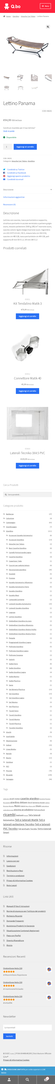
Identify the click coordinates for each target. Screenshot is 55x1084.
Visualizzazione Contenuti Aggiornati (23, 930)
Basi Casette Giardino (17, 548)
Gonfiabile (10, 736)
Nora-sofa (32, 806)
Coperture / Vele (15, 561)
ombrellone (45, 806)
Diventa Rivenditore (15, 940)
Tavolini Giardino (16, 728)
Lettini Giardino (15, 617)
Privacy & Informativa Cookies (20, 880)
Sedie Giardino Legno (17, 672)
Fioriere (12, 578)
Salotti (12, 659)
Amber (17, 799)
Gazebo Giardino (15, 591)
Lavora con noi (13, 861)
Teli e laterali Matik (26, 820)
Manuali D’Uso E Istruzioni (18, 906)
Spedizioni (11, 866)
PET (7, 766)
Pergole (12, 638)
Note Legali (12, 885)
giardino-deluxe (18, 802)
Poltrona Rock (39, 810)
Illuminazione (11, 741)
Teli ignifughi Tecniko (27, 829)
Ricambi (9, 775)
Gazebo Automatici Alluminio (20, 582)
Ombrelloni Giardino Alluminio (21, 625)
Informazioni (12, 856)
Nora (27, 806)
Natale (9, 753)
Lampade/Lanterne (16, 599)
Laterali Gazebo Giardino (19, 608)
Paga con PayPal (14, 935)
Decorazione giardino (17, 570)
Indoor (8, 745)
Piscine (9, 771)
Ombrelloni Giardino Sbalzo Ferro (22, 634)
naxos (23, 806)
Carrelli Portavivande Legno (20, 552)
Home (8, 16)
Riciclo (9, 945)
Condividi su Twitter (16, 169)
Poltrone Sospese (16, 655)
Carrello (42, 1077)
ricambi (9, 814)
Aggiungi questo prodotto (18, 176)
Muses (17, 806)
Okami (38, 806)
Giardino (16, 16)
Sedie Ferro (13, 664)
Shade (26, 815)
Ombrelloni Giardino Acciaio (20, 621)
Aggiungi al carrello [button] (27, 316)
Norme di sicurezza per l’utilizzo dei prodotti (26, 911)
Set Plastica (14, 706)
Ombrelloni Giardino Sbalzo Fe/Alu (22, 629)
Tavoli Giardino (15, 715)
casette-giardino (29, 798)
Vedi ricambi (8, 131)
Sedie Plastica (14, 681)
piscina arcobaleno (23, 809)
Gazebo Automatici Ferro (19, 587)
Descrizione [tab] (8, 189)
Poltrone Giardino (16, 646)
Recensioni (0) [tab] (9, 204)
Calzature (10, 518)
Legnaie (12, 612)
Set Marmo (13, 702)
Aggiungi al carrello (25, 146)
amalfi (11, 799)
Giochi (8, 732)
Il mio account (9, 1079)
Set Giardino (14, 694)
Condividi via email (15, 179)
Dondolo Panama (44, 799)
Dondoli (12, 574)
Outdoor (9, 762)
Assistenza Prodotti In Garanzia (20, 926)
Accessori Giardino (16, 540)
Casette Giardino (16, 557)
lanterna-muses (38, 802)
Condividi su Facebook (16, 172)
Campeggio (10, 522)
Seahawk (20, 815)
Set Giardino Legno (16, 698)
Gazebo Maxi (14, 595)
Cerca (27, 1079)
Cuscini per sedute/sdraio (19, 565)
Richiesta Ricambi (14, 916)
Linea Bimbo (11, 749)
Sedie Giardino (15, 668)
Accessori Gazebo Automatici (20, 535)
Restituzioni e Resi (15, 870)
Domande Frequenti (15, 921)
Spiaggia (9, 779)
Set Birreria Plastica (17, 689)
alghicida (6, 799)
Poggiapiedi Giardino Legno (20, 642)
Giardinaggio (11, 527)
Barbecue (10, 514)
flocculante (6, 803)
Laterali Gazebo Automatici (20, 604)
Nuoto (8, 758)
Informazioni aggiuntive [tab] (14, 197)
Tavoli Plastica (15, 723)
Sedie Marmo (14, 676)
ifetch (29, 802)
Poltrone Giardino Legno (18, 651)
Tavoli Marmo (14, 719)
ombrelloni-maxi (8, 810)
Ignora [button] (3, 1072)
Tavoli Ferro (13, 711)
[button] (48, 27)
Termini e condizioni (15, 875)
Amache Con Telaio (28, 16)
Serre (11, 685)
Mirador (11, 806)
